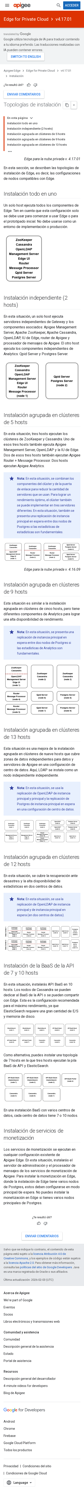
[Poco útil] (35, 85)
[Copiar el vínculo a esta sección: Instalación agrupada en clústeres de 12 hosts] (34, 864)
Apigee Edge (12, 70)
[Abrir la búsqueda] (58, 5)
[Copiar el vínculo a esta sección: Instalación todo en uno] (60, 194)
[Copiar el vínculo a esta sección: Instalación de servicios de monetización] (38, 1138)
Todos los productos (18, 1450)
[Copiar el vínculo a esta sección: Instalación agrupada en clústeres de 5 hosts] (32, 422)
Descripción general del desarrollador (30, 1378)
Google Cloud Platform (20, 1443)
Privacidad (11, 1466)
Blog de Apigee (14, 1393)
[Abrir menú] (7, 5)
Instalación (16, 76)
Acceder (72, 5)
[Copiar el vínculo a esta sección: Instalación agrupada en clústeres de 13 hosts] (34, 737)
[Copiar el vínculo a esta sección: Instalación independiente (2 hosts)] (22, 305)
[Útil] (28, 85)
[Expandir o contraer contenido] (31, 118)
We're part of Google (18, 1300)
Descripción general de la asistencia (29, 1346)
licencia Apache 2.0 (21, 1262)
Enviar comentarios (24, 94)
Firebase (10, 1436)
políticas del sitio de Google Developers (46, 1267)
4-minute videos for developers (26, 1386)
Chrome (9, 1428)
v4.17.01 (64, 19)
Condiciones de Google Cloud (26, 1473)
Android (9, 1421)
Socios (8, 1314)
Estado (8, 1353)
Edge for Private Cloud (26, 19)
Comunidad (12, 1339)
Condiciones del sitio (37, 1466)
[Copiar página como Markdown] (67, 105)
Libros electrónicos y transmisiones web (32, 1321)
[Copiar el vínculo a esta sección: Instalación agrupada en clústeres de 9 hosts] (32, 592)
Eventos (9, 1307)
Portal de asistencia (17, 1361)
